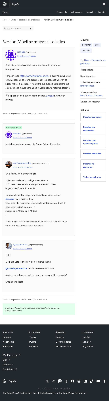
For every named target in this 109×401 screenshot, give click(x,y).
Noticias (7, 337)
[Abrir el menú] (104, 4)
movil (97, 45)
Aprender (60, 332)
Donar (86, 341)
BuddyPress (10, 369)
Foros (5, 12)
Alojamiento (8, 341)
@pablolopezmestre (16, 268)
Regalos (87, 346)
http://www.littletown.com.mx (34, 76)
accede (49, 95)
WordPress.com (12, 355)
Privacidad (8, 346)
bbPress (8, 364)
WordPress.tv (64, 346)
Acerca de (8, 332)
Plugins (32, 341)
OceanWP (86, 51)
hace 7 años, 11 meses (26, 56)
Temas (32, 337)
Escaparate (34, 332)
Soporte (60, 337)
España (12, 381)
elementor (86, 45)
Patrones (33, 346)
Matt (6, 360)
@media (9, 199)
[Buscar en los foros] (30, 28)
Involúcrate (87, 332)
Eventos (86, 337)
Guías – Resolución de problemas (25, 20)
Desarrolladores (63, 341)
